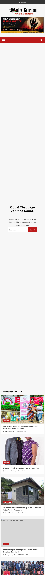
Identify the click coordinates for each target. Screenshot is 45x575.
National (6, 421)
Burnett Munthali (9, 431)
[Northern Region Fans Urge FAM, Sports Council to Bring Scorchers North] (22, 533)
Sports (6, 544)
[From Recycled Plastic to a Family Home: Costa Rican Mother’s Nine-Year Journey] (22, 491)
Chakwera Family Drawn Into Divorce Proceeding (21, 468)
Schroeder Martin (9, 471)
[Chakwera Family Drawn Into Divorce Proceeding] (22, 451)
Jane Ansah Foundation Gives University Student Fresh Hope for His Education (21, 427)
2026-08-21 (20, 471)
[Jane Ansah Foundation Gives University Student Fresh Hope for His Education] (22, 409)
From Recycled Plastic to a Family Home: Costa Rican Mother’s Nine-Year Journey (22, 509)
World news (7, 502)
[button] (3, 40)
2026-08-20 (20, 513)
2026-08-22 (20, 431)
